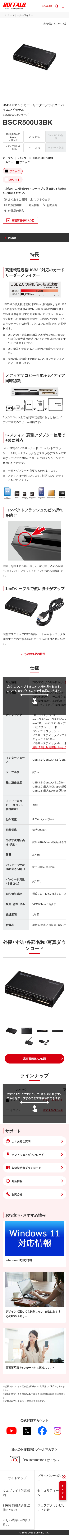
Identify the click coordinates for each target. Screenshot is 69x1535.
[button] (34, 1059)
